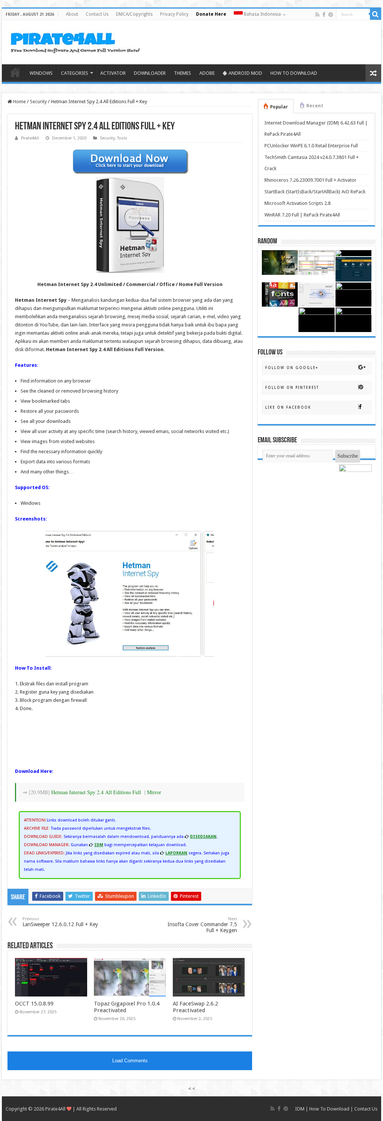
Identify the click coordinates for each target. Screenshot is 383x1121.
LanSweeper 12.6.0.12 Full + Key (60, 921)
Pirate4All (30, 138)
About (72, 14)
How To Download (329, 1109)
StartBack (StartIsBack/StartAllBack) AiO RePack (314, 191)
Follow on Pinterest (292, 388)
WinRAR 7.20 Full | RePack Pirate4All (302, 215)
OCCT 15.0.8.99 (34, 1003)
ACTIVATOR (113, 73)
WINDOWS (41, 73)
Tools (122, 138)
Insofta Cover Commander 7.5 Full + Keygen (202, 924)
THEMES (182, 73)
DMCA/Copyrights (134, 14)
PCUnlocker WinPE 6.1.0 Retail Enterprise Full (311, 145)
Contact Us (97, 14)
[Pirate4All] (77, 41)
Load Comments (130, 1060)
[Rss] (317, 14)
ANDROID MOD (245, 73)
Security (38, 101)
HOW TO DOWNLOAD (293, 73)
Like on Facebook (288, 407)
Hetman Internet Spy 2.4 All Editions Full (96, 792)
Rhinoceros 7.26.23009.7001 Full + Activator (310, 180)
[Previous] (61, 594)
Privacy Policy (174, 14)
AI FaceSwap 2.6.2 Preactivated (195, 1007)
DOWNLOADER (150, 73)
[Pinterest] (331, 14)
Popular (279, 107)
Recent (314, 105)
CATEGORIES (74, 73)
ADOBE (207, 73)
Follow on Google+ (291, 368)
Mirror (154, 792)
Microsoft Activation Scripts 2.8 (297, 203)
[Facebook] (324, 14)
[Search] (375, 14)
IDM (299, 1109)
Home (15, 72)
